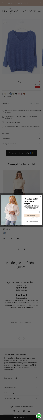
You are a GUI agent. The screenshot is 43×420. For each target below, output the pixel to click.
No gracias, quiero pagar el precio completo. (32, 221)
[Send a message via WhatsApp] (39, 416)
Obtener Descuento (31, 215)
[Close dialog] (41, 196)
